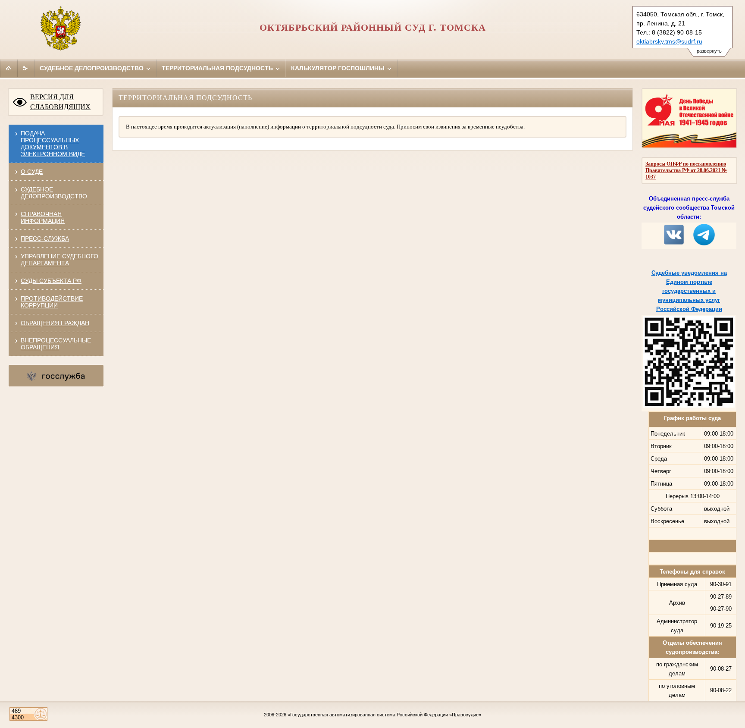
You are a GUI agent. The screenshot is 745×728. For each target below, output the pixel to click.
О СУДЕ (32, 171)
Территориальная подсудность (218, 68)
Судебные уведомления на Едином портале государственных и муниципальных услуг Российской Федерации (689, 291)
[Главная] (8, 68)
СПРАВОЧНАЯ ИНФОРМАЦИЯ (43, 217)
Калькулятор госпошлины (338, 68)
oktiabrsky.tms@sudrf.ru (669, 41)
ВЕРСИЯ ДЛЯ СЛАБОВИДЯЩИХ (60, 101)
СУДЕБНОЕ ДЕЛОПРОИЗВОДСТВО (54, 193)
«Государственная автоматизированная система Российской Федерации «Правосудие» (384, 714)
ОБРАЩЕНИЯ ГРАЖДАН (55, 323)
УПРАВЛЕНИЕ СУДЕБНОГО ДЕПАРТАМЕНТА (59, 260)
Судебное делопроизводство (92, 68)
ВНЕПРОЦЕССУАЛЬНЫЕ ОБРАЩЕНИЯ (56, 344)
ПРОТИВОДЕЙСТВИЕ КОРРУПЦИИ (52, 302)
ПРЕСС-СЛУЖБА (45, 238)
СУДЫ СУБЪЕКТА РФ (51, 280)
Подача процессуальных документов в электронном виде (53, 143)
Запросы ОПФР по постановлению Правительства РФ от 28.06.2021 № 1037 (686, 170)
